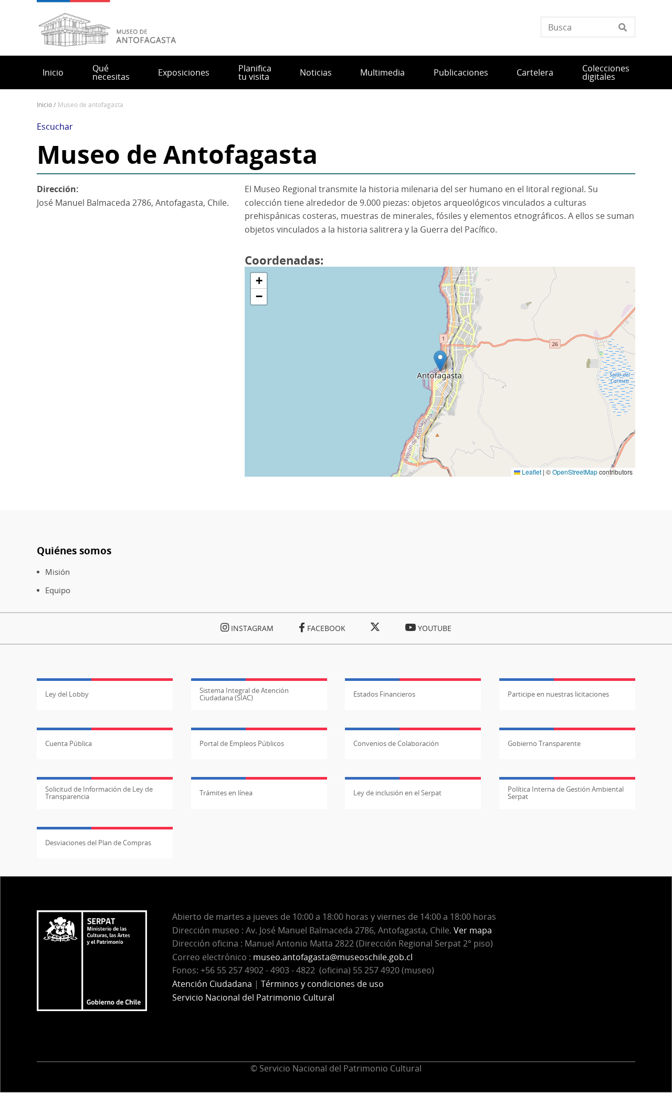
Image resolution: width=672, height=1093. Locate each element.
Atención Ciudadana (212, 984)
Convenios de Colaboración (396, 743)
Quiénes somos (74, 550)
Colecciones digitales (605, 72)
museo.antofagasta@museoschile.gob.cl (333, 957)
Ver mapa (473, 930)
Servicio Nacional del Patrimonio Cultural (253, 997)
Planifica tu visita (254, 72)
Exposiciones (183, 72)
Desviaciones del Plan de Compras (98, 842)
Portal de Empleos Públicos (242, 743)
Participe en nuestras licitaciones (558, 694)
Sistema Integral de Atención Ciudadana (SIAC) (244, 694)
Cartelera (535, 72)
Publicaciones (461, 72)
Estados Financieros (384, 694)
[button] (440, 361)
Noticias (316, 72)
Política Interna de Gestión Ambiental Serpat (566, 792)
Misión (57, 572)
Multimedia (382, 72)
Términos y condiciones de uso (322, 984)
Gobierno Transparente (544, 743)
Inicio (53, 72)
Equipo (57, 590)
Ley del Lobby (67, 694)
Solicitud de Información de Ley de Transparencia (99, 792)
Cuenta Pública (68, 743)
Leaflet (530, 471)
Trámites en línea (226, 792)
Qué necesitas (111, 72)
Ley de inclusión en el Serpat (397, 792)
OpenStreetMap (574, 471)
